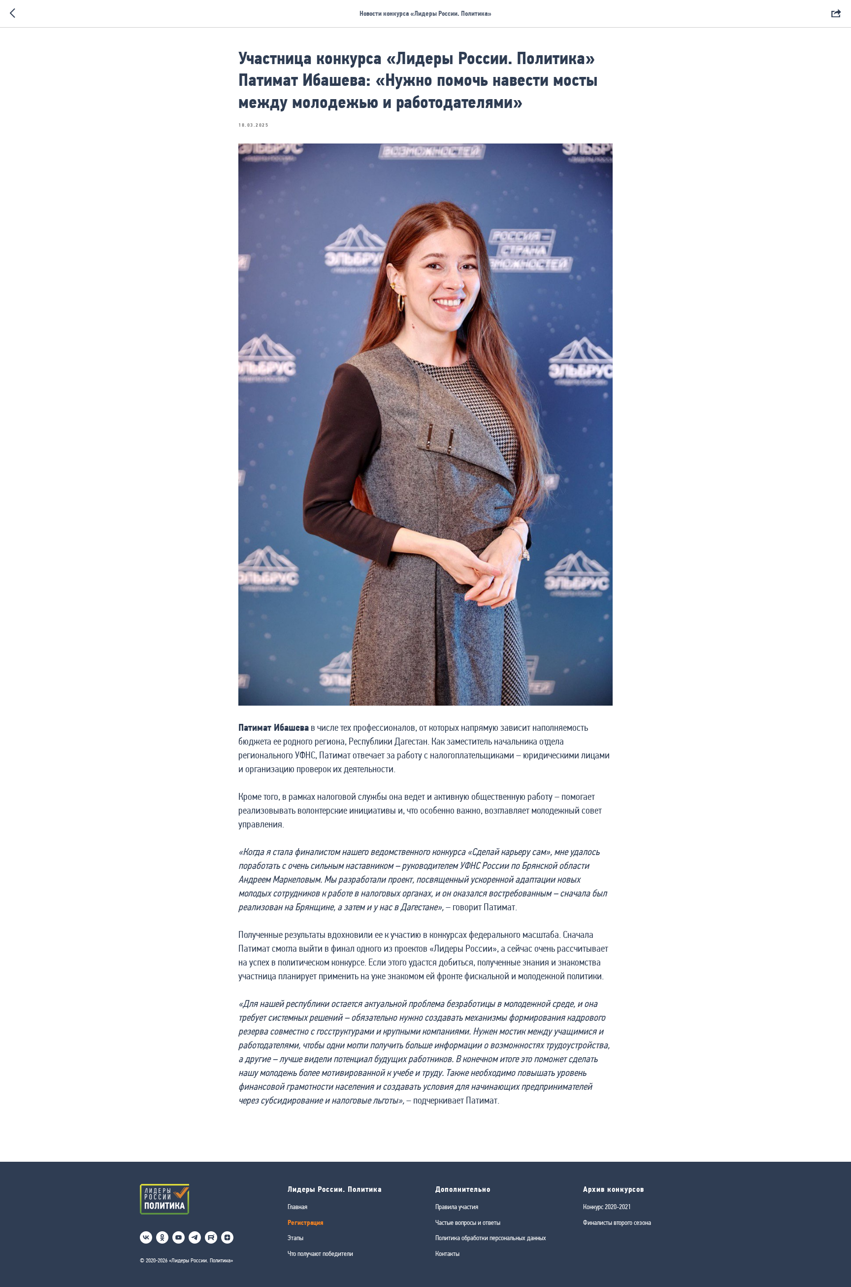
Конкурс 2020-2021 (607, 1207)
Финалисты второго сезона (617, 1222)
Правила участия (456, 1207)
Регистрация (306, 1222)
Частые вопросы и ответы (467, 1222)
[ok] (162, 1237)
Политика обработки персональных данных (490, 1238)
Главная (297, 1207)
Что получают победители (320, 1253)
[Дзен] (227, 1237)
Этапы (295, 1238)
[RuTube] (211, 1237)
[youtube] (178, 1237)
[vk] (146, 1237)
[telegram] (195, 1237)
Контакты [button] (447, 1253)
